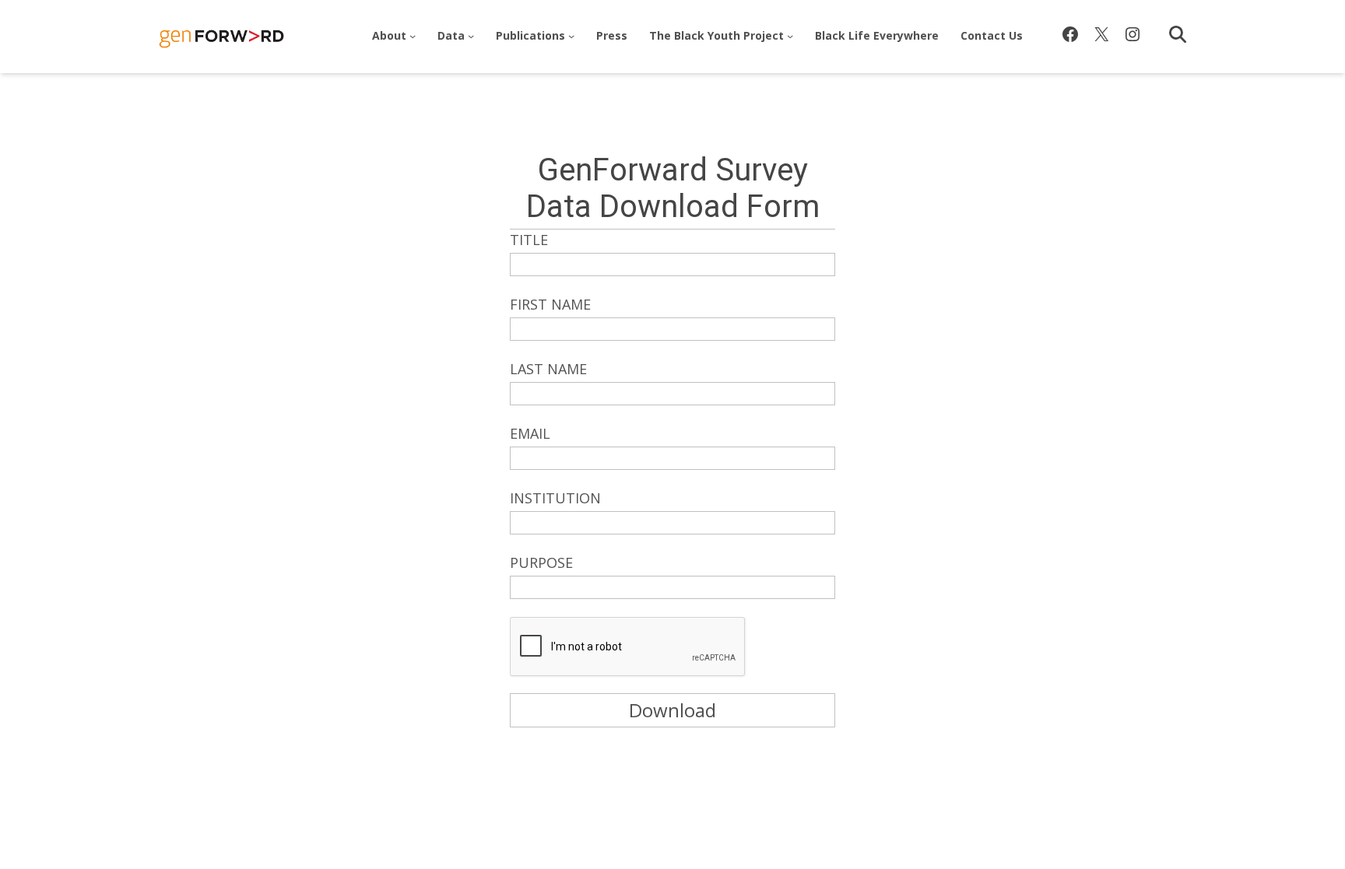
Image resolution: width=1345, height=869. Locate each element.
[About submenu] (412, 36)
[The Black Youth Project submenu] (790, 36)
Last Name (548, 368)
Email (530, 433)
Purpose (541, 562)
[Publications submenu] (571, 36)
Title (529, 239)
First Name (550, 304)
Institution (555, 498)
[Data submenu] (471, 36)
